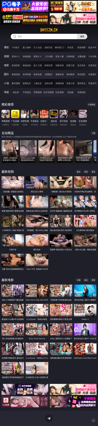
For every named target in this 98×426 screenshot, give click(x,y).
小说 (6, 83)
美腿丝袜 (60, 74)
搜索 (82, 36)
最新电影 (8, 280)
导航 (6, 92)
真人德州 (27, 47)
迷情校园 (60, 83)
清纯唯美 (70, 74)
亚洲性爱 (16, 65)
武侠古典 (49, 83)
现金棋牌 (81, 47)
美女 (78, 172)
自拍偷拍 (27, 56)
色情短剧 (81, 92)
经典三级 (70, 65)
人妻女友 (38, 83)
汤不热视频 (49, 92)
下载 (93, 133)
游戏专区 (49, 47)
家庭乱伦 (27, 83)
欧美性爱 (49, 65)
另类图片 (92, 74)
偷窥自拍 (16, 74)
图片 (6, 74)
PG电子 (15, 47)
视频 (6, 56)
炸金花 (70, 47)
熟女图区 (81, 74)
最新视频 (8, 171)
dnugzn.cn (49, 30)
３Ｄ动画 (49, 56)
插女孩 (16, 92)
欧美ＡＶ (38, 56)
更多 (93, 172)
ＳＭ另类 (92, 56)
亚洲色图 (27, 74)
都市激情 (16, 83)
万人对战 (38, 47)
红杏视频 (60, 92)
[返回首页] (93, 420)
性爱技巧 (92, 83)
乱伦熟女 (81, 65)
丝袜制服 (70, 56)
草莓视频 (38, 92)
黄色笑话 (81, 83)
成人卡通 (38, 65)
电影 (6, 65)
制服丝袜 (60, 65)
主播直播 (81, 56)
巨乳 (86, 172)
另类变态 (92, 65)
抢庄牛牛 (92, 47)
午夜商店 (27, 92)
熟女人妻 (60, 56)
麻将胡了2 (59, 47)
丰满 (78, 280)
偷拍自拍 (27, 65)
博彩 (6, 47)
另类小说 (70, 83)
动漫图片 (49, 74)
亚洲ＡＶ (16, 56)
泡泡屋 (70, 92)
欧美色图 (38, 74)
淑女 (86, 280)
